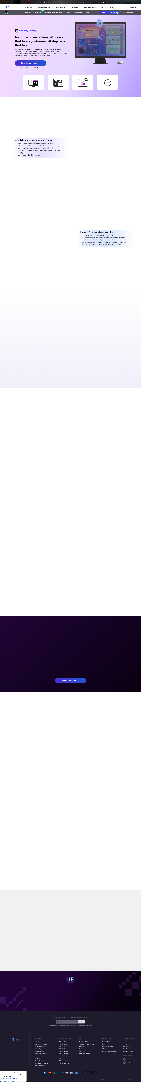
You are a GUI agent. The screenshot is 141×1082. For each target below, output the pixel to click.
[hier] (40, 950)
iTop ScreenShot (39, 1051)
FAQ (103, 1044)
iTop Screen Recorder (41, 1044)
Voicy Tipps (81, 1051)
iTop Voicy (38, 1049)
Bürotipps (81, 1049)
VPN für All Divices (64, 1063)
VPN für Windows (64, 1041)
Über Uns (125, 1041)
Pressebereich (127, 1046)
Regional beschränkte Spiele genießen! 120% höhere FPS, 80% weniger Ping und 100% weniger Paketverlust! (71, 2)
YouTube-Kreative (128, 1051)
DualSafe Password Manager (43, 1060)
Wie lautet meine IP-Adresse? (86, 1044)
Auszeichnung (127, 1049)
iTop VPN (37, 1041)
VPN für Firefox (63, 1056)
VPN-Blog (81, 1046)
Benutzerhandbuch (107, 1046)
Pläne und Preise (39, 1065)
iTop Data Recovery (40, 1053)
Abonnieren (81, 1022)
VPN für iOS (62, 1049)
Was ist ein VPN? (83, 1041)
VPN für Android (63, 1051)
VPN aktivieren (106, 1049)
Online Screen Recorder (41, 1063)
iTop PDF (37, 1058)
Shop (112, 7)
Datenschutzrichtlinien (117, 1079)
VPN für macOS (63, 1044)
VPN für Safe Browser (65, 1060)
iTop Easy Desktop (40, 1046)
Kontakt (125, 1044)
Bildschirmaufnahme (84, 1053)
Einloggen (133, 7)
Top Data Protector (40, 1056)
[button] (30, 847)
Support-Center (106, 1041)
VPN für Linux (63, 1058)
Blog (87, 12)
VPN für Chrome (63, 1053)
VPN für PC (62, 1046)
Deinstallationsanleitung (109, 1051)
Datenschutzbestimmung (9, 1078)
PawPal (38, 12)
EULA (129, 1079)
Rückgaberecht (103, 1079)
